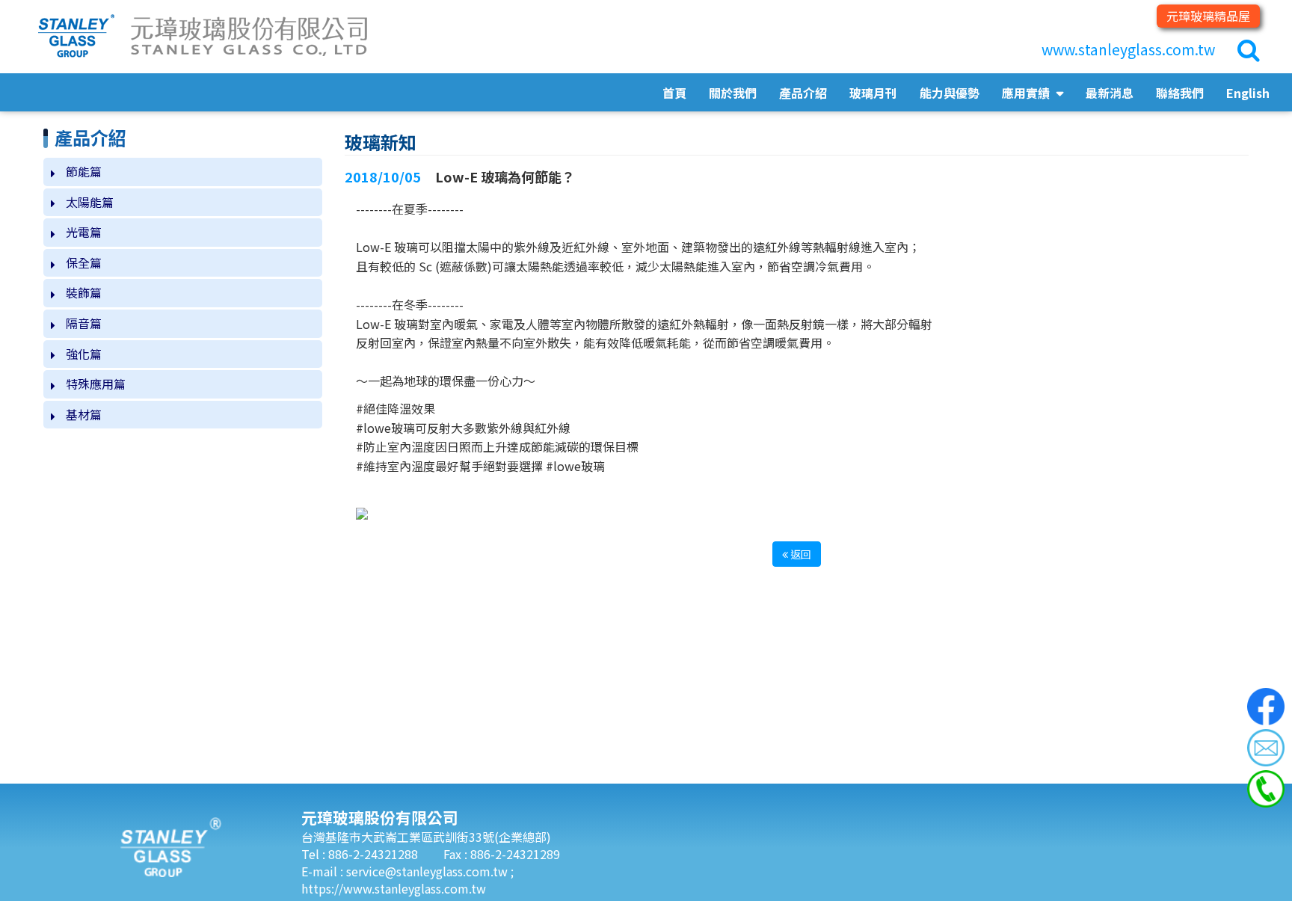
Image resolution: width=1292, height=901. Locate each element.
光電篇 (84, 232)
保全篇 (84, 262)
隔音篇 (84, 323)
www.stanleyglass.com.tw (1128, 49)
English (1248, 93)
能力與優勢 (949, 93)
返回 (799, 554)
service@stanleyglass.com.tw (428, 871)
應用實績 (1027, 93)
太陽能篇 (90, 202)
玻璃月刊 (873, 93)
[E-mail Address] (1266, 747)
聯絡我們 (1180, 93)
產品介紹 (803, 93)
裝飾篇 (84, 292)
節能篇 (84, 171)
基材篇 (84, 414)
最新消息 (1109, 93)
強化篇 (84, 354)
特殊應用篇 (96, 384)
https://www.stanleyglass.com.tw (393, 888)
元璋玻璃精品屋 (1208, 16)
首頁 (674, 93)
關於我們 (733, 93)
